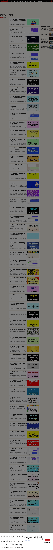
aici (19, 544)
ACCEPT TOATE (47, 539)
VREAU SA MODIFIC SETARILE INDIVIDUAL (47, 542)
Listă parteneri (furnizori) (27, 540)
